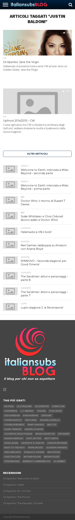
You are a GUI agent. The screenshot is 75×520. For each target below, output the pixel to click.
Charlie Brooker (57, 443)
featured (31, 420)
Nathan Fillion (32, 457)
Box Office (54, 452)
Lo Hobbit (59, 461)
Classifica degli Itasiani (18, 434)
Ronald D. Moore (34, 452)
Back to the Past (14, 447)
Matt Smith (51, 438)
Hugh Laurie (11, 443)
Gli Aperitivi (42, 406)
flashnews (10, 411)
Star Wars (55, 411)
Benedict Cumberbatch (36, 461)
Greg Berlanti (12, 452)
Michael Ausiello (50, 420)
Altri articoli (37, 153)
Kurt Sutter (33, 438)
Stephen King (11, 461)
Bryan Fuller (51, 457)
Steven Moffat (13, 420)
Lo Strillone (24, 406)
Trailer (41, 411)
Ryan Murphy (30, 415)
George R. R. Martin (32, 443)
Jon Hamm (63, 434)
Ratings (8, 406)
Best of (51, 425)
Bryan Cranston (45, 434)
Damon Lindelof (13, 438)
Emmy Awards (36, 425)
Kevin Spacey (35, 447)
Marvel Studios (34, 429)
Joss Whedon (12, 415)
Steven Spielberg (14, 425)
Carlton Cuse (12, 457)
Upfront (47, 415)
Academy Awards (56, 447)
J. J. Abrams (27, 411)
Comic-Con (58, 406)
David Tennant (12, 429)
